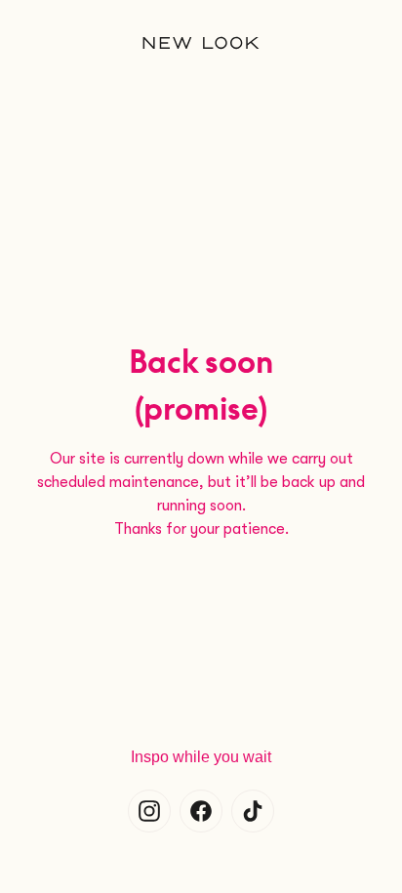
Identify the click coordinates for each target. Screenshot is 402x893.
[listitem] (149, 811)
